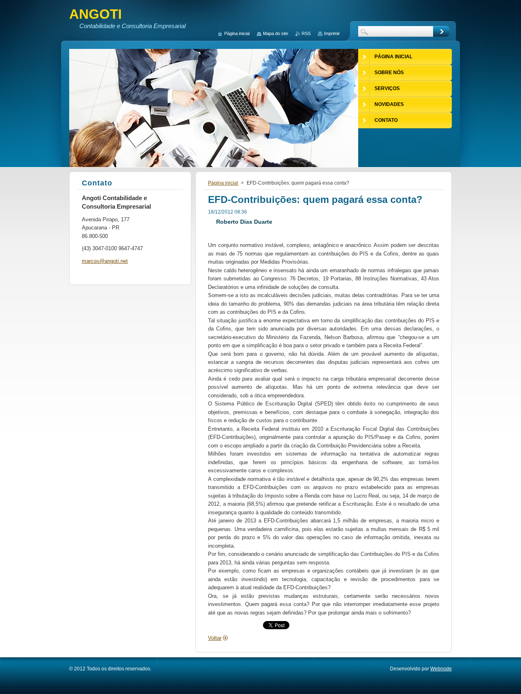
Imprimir (332, 33)
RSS (306, 33)
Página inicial (223, 183)
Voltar (214, 638)
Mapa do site (275, 33)
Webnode (441, 668)
